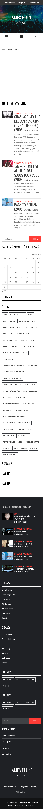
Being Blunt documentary (29, 321)
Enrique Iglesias (8, 594)
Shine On (20, 429)
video (20, 442)
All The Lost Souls (17, 315)
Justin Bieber (7, 608)
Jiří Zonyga (6, 604)
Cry (4, 334)
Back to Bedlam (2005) (26, 207)
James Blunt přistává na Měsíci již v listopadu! (21, 365)
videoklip (7, 448)
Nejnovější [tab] (16, 506)
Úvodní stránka (9, 2)
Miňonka (29, 131)
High (5, 346)
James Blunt (33, 2)
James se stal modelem (12, 378)
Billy (5, 327)
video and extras (32, 442)
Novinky (17, 514)
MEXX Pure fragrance (11, 404)
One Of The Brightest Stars (14, 416)
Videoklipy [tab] (27, 506)
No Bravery (7, 410)
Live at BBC (7, 397)
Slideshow (28, 113)
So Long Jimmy (9, 435)
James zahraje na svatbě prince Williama (19, 385)
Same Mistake (8, 429)
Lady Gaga (6, 613)
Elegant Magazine (15, 805)
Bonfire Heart (15, 327)
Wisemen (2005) (20, 531)
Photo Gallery (24, 423)
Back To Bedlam (9, 321)
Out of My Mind (9, 423)
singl (29, 429)
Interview (13, 346)
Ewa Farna (6, 599)
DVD (11, 334)
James (24, 353)
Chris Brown (7, 590)
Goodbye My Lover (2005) (24, 569)
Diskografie (18, 113)
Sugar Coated (23, 435)
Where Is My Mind (20, 448)
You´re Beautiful (10, 455)
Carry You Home (31, 327)
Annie (30, 315)
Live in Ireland (20, 397)
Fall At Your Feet (22, 334)
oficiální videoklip (23, 410)
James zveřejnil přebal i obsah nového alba (20, 391)
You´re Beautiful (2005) (23, 544)
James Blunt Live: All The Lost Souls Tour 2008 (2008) (26, 173)
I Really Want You (27, 346)
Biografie (22, 2)
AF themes (30, 805)
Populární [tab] (6, 506)
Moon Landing (28, 404)
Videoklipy (7, 686)
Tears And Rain (9, 442)
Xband (4, 618)
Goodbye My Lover (28, 340)
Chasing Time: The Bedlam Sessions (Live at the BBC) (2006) (27, 123)
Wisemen (33, 448)
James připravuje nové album (14, 372)
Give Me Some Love (10, 340)
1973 (5, 315)
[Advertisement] (21, 77)
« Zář (4, 291)
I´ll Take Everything (11, 353)
